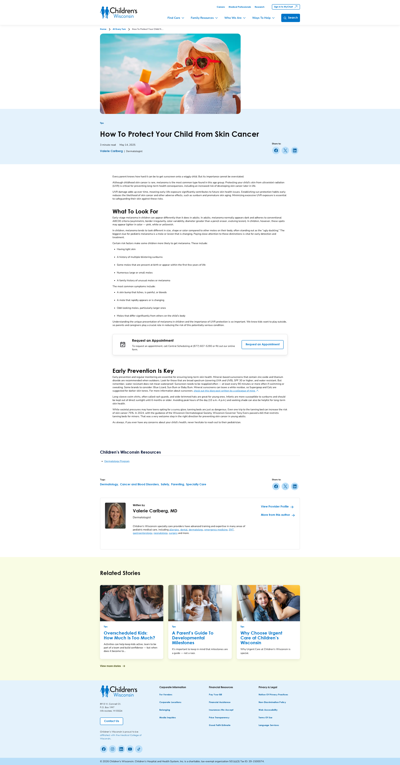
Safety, (165, 484)
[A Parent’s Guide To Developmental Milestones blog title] (200, 603)
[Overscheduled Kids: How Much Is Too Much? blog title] (131, 603)
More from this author (275, 515)
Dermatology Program (117, 461)
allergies (174, 529)
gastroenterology (142, 533)
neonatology (161, 533)
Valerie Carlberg (111, 151)
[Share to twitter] (286, 150)
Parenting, (178, 484)
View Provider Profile (275, 506)
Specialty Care (196, 484)
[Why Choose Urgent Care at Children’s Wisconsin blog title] (268, 603)
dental (184, 529)
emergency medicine (216, 529)
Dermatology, (109, 484)
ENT (231, 529)
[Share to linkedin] (295, 150)
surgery (173, 533)
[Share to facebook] (276, 150)
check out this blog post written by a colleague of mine (226, 390)
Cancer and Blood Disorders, (140, 484)
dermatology (196, 529)
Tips (102, 123)
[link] (221, 7)
